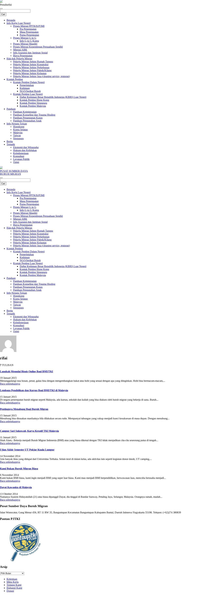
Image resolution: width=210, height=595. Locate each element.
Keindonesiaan (21, 153)
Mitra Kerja (13, 582)
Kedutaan (25, 88)
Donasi (10, 590)
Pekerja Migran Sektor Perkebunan (31, 67)
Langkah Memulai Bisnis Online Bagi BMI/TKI (26, 371)
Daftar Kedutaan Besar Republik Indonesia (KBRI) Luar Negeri (53, 97)
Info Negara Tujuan (17, 123)
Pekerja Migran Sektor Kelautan (29, 73)
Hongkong (18, 126)
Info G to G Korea (29, 40)
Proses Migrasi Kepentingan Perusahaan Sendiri (38, 46)
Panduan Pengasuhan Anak (27, 120)
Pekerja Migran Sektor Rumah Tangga (33, 61)
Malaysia (17, 132)
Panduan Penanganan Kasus (27, 117)
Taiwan (17, 135)
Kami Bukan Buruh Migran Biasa (19, 468)
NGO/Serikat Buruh (30, 91)
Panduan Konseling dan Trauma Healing (34, 114)
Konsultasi (18, 156)
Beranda (11, 20)
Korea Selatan (20, 129)
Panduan (11, 108)
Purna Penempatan (29, 35)
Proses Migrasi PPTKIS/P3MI (28, 26)
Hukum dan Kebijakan (25, 150)
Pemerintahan (27, 85)
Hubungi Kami (14, 587)
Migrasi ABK (20, 49)
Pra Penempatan (28, 29)
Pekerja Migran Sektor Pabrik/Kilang (32, 70)
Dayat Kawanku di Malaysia (16, 487)
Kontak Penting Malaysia (33, 106)
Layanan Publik (21, 159)
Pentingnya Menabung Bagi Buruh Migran (24, 409)
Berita (10, 141)
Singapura (18, 138)
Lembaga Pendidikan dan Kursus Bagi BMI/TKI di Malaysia (34, 390)
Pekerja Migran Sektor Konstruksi (30, 64)
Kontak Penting (15, 79)
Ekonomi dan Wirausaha (26, 147)
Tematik (11, 144)
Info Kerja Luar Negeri (19, 23)
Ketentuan (12, 579)
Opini (16, 162)
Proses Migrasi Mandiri (25, 43)
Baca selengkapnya (10, 383)
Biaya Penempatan (22, 55)
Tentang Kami (14, 584)
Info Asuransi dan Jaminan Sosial (30, 52)
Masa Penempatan (29, 32)
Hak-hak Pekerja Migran (19, 58)
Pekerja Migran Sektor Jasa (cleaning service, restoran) (41, 76)
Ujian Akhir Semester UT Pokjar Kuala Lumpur (27, 449)
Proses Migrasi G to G (24, 37)
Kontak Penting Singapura (33, 103)
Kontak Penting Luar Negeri (28, 94)
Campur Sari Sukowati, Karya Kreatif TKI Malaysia (29, 431)
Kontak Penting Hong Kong (34, 100)
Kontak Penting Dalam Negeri (29, 82)
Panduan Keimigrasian (25, 111)
